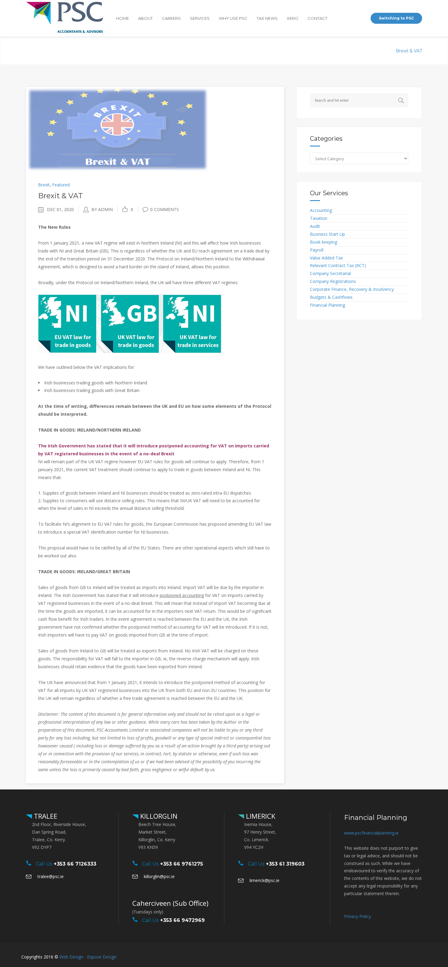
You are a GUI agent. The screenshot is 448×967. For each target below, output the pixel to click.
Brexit (380, 51)
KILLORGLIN (157, 816)
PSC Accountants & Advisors (334, 51)
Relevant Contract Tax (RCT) (338, 265)
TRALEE (44, 816)
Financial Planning (327, 305)
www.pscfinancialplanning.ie (371, 833)
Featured (61, 185)
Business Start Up (327, 234)
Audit (315, 226)
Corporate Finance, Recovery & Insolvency (352, 289)
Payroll (316, 250)
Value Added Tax (326, 258)
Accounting (321, 210)
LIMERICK (259, 816)
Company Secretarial (330, 273)
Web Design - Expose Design (87, 957)
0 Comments (164, 209)
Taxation (318, 218)
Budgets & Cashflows (331, 297)
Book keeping (323, 242)
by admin (102, 209)
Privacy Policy (357, 916)
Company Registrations (333, 281)
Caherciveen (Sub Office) (170, 903)
